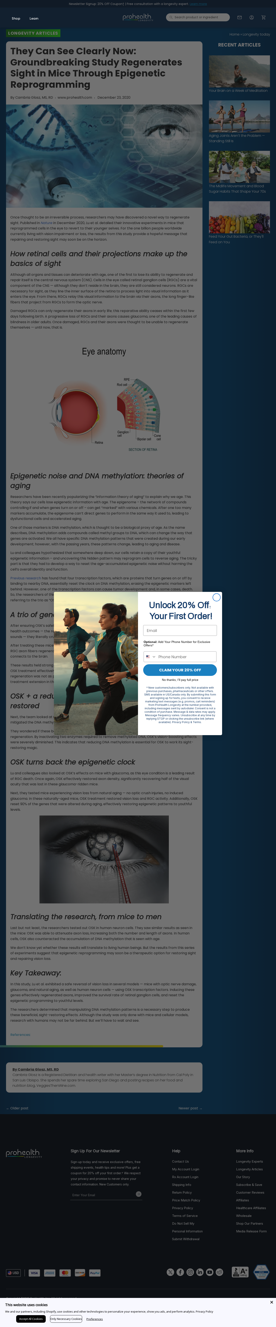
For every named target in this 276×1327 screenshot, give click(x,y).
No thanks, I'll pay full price (180, 679)
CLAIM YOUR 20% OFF (180, 670)
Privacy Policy (204, 1311)
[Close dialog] (216, 597)
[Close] (272, 1302)
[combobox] (150, 657)
